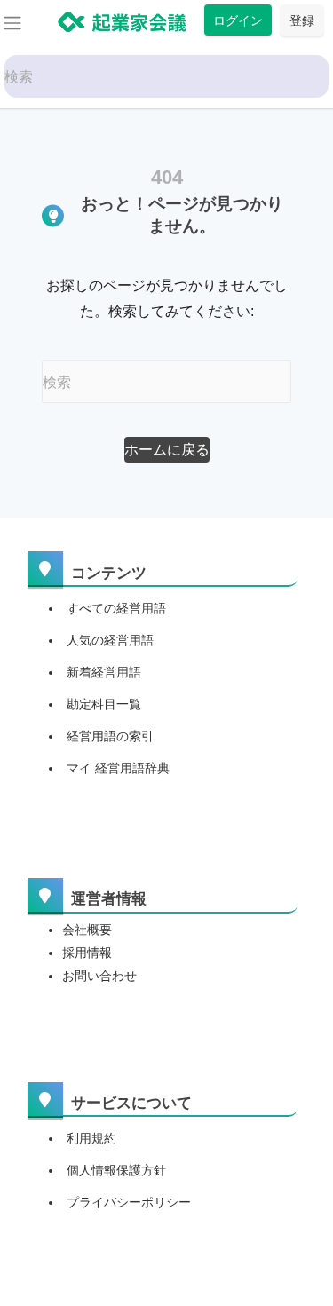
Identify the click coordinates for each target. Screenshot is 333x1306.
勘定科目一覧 (104, 704)
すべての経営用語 (116, 608)
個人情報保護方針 (116, 1170)
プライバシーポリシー (129, 1202)
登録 (301, 20)
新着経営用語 (104, 672)
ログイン (238, 20)
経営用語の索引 (110, 736)
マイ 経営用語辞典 (118, 768)
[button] (167, 450)
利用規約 (91, 1138)
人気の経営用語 (110, 640)
